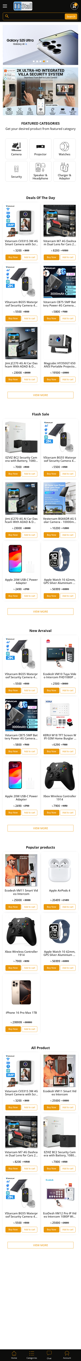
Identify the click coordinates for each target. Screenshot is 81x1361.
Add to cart (29, 257)
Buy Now (13, 257)
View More (40, 395)
